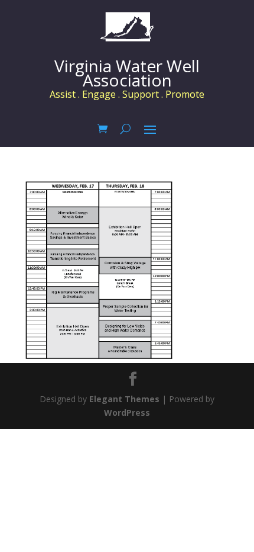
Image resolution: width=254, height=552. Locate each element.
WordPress (127, 412)
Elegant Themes (124, 399)
